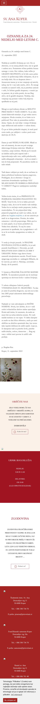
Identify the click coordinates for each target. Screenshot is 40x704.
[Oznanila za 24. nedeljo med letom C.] (20, 369)
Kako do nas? (21, 431)
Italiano (37, 3)
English (33, 3)
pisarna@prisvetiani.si (23, 614)
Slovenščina (29, 3)
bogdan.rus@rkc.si (16, 215)
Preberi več (22, 566)
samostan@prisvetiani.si (23, 648)
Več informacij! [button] (16, 695)
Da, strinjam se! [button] (10, 700)
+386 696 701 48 (22, 676)
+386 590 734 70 (22, 609)
